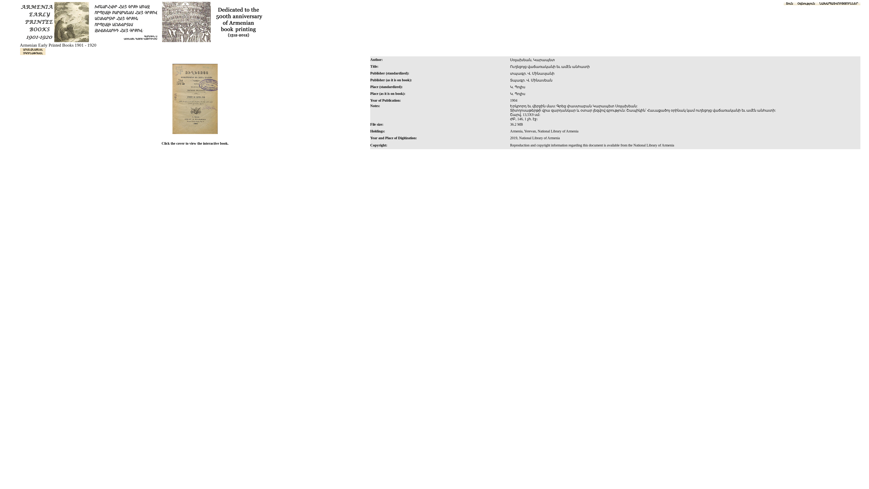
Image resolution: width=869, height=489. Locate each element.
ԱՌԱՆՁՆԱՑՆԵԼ (33, 49)
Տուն (789, 3)
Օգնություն (806, 3)
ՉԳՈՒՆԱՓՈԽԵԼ (33, 53)
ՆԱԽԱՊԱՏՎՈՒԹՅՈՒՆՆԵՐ (838, 3)
